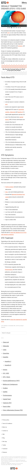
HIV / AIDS (6, 373)
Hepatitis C (8, 361)
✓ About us (4, 427)
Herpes (5, 369)
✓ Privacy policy (5, 420)
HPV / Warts (6, 377)
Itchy (6, 192)
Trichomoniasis (9, 269)
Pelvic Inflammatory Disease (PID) (13, 410)
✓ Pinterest (4, 452)
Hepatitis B (8, 365)
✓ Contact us (4, 430)
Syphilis (5, 392)
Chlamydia (6, 346)
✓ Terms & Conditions (6, 423)
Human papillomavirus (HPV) (11, 380)
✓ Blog (3, 438)
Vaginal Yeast (7, 399)
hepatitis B (20, 112)
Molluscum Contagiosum (10, 384)
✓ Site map (4, 441)
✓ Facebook (4, 448)
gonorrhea (21, 109)
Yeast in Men (6, 406)
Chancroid (6, 342)
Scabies (5, 388)
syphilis (7, 112)
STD (8, 33)
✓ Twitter (3, 445)
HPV (6, 104)
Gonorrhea (6, 353)
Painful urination (9, 187)
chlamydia (12, 112)
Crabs (4, 349)
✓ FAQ (2, 434)
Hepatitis (5, 357)
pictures (20, 46)
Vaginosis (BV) (7, 403)
